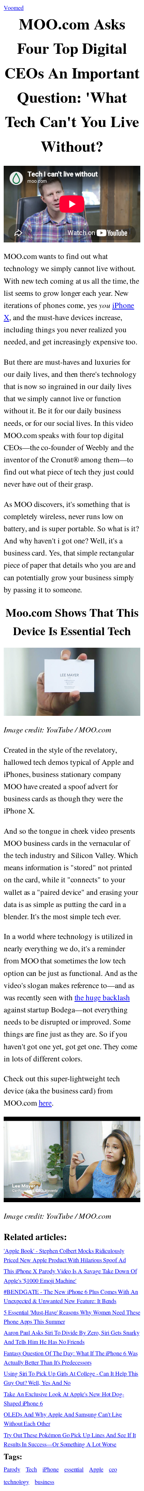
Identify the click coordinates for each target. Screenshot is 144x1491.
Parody (12, 1469)
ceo (113, 1469)
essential (73, 1469)
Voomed (14, 7)
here (45, 1103)
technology (16, 1481)
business (44, 1481)
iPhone (50, 1469)
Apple (96, 1469)
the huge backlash (102, 997)
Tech (31, 1469)
